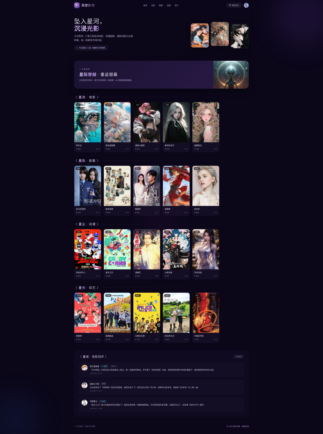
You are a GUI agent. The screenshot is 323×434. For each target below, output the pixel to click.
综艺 (176, 5)
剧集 (161, 5)
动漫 (169, 5)
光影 (153, 5)
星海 (145, 5)
